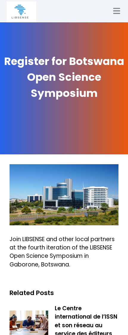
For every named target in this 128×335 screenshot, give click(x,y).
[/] (21, 11)
